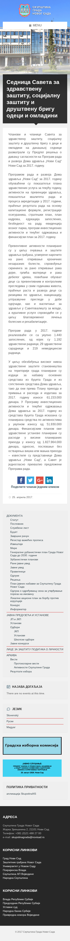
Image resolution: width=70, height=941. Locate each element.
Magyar (11, 727)
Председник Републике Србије (21, 903)
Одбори (15, 627)
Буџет (13, 531)
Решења (15, 579)
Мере (13, 548)
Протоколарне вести (26, 663)
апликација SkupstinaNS (21, 793)
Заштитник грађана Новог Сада (22, 862)
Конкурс (15, 605)
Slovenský (12, 715)
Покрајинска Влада (14, 870)
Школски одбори (24, 639)
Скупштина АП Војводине (18, 873)
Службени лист (19, 527)
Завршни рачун (19, 536)
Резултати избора (21, 671)
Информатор (18, 609)
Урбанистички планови (24, 559)
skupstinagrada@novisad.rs (28, 837)
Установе (15, 623)
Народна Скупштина (15, 877)
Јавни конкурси (19, 643)
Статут (14, 519)
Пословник (16, 523)
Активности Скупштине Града (32, 667)
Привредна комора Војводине (21, 914)
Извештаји (16, 543)
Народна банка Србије (17, 910)
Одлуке (14, 575)
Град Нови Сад (12, 858)
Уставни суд (10, 907)
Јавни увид (17, 567)
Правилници (17, 571)
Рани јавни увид (20, 563)
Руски (10, 721)
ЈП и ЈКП (15, 619)
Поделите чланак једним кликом (35, 486)
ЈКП (16, 631)
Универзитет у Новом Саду (19, 866)
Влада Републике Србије (18, 899)
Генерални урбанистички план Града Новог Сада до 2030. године (36, 554)
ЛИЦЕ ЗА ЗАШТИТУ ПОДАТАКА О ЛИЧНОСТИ (35, 649)
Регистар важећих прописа (26, 540)
